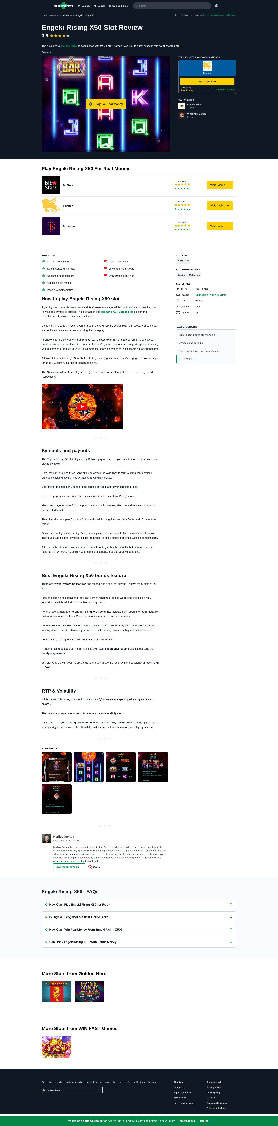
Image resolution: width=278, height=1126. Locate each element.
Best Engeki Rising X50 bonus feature (199, 351)
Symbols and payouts (191, 342)
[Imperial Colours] (89, 992)
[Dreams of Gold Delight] (56, 1047)
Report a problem (182, 1092)
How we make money (184, 1103)
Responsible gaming (217, 1103)
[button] (82, 406)
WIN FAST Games (196, 113)
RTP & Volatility (187, 359)
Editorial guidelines (216, 1108)
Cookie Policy (166, 1121)
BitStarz (68, 185)
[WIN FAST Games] (181, 115)
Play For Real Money (109, 104)
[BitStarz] (51, 185)
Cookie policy (213, 1092)
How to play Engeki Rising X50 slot (198, 334)
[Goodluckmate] (63, 5)
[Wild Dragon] (56, 992)
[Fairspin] (207, 66)
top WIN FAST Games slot (117, 311)
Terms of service (215, 1082)
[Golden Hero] (181, 106)
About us (178, 1082)
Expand (47, 52)
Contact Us (179, 1087)
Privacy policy (214, 1087)
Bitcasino (69, 226)
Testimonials (180, 1097)
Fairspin (207, 73)
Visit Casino (221, 185)
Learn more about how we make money (220, 15)
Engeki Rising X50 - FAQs (70, 891)
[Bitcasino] (51, 226)
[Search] (136, 6)
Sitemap (211, 1097)
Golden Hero (194, 104)
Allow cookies (187, 1120)
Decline (204, 1120)
